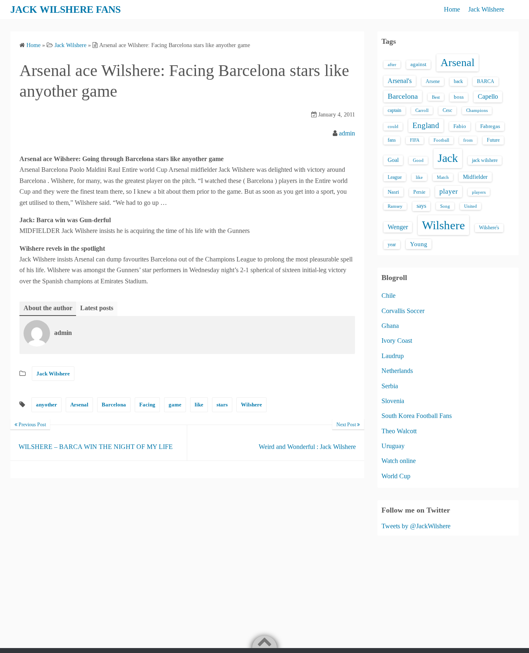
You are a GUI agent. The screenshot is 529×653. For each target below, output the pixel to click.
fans (392, 140)
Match (443, 177)
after (392, 64)
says (421, 206)
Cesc (447, 110)
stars (222, 404)
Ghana (390, 325)
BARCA (485, 81)
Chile (388, 295)
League (395, 177)
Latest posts (96, 307)
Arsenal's (400, 80)
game (175, 404)
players (479, 192)
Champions (477, 110)
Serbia (389, 385)
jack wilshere (485, 160)
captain (394, 110)
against (418, 64)
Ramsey (395, 206)
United (470, 206)
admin (347, 133)
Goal (393, 160)
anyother (46, 404)
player (448, 191)
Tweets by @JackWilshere (415, 526)
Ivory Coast (396, 340)
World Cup (395, 476)
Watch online (398, 460)
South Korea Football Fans (416, 415)
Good (418, 160)
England (425, 125)
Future (493, 140)
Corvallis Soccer (402, 310)
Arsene (433, 81)
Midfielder (475, 176)
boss (459, 97)
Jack (448, 158)
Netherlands (397, 370)
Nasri (393, 192)
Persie (419, 192)
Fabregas (490, 126)
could (393, 126)
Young (418, 244)
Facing (147, 404)
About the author (48, 307)
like (199, 404)
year (392, 244)
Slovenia (392, 400)
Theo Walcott (399, 431)
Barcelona (114, 404)
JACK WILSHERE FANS (65, 9)
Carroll (422, 110)
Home (452, 9)
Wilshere (251, 404)
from (468, 140)
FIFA (414, 140)
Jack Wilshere (486, 9)
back (458, 81)
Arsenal (79, 404)
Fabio (459, 126)
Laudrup (392, 355)
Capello (488, 96)
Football (441, 140)
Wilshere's (489, 227)
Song (445, 206)
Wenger (398, 226)
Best (436, 97)
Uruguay (393, 445)
